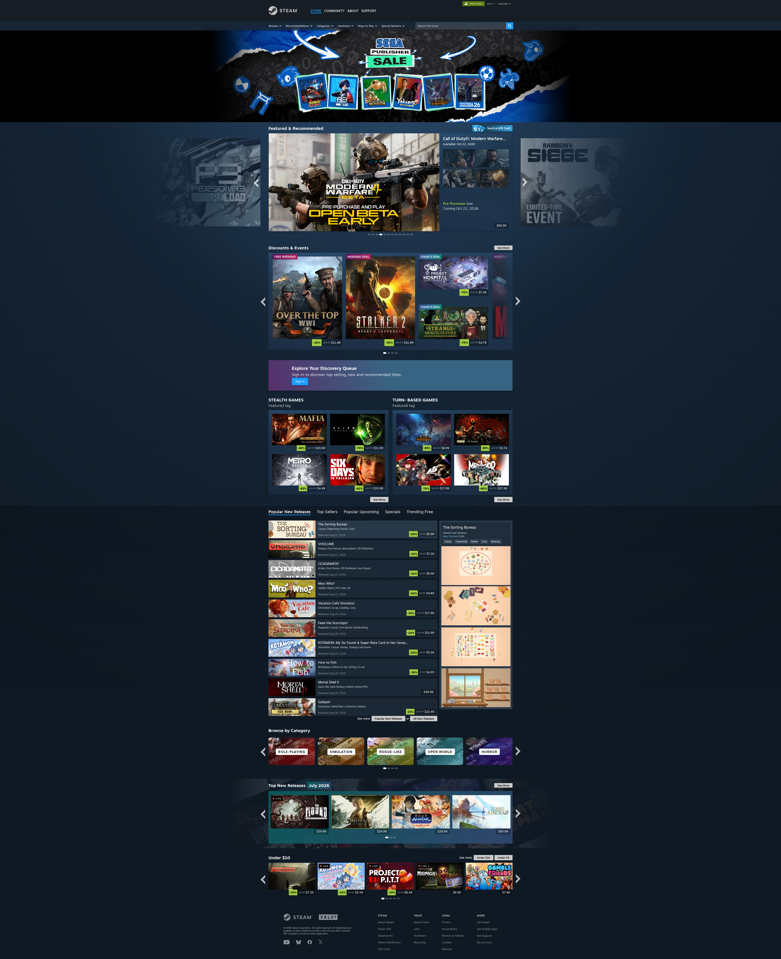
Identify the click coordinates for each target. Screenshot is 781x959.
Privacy (446, 922)
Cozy (484, 541)
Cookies (447, 942)
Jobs (417, 929)
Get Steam (483, 922)
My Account (484, 942)
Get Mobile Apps (487, 929)
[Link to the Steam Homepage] (283, 14)
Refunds (447, 949)
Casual (448, 541)
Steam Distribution (389, 942)
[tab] (289, 512)
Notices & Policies (453, 935)
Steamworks (385, 935)
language (503, 3)
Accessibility (449, 929)
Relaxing (495, 541)
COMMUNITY (334, 11)
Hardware (420, 935)
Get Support (484, 935)
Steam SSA (384, 929)
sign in (490, 3)
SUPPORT (368, 11)
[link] (307, 301)
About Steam (386, 922)
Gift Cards (384, 949)
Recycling (420, 942)
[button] (275, 26)
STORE (316, 11)
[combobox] (461, 25)
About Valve (421, 922)
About (353, 11)
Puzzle (474, 541)
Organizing (461, 541)
